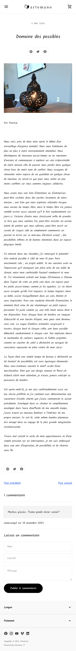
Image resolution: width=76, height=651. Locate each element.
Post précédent (12, 483)
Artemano (24, 641)
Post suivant (65, 483)
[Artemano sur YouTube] (17, 633)
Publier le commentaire (23, 588)
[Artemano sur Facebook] (6, 633)
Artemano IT (19, 645)
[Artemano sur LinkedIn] (28, 633)
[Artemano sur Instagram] (11, 633)
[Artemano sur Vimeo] (22, 633)
